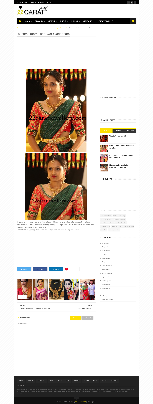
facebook (87, 318)
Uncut (63, 21)
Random (118, 131)
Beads (60, 380)
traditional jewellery (119, 216)
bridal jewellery (53, 28)
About (42, 2)
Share (41, 269)
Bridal (51, 380)
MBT (94, 402)
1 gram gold (105, 277)
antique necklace (106, 258)
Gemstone (87, 21)
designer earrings (106, 262)
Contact (49, 2)
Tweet (25, 269)
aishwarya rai (105, 296)
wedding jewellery (113, 230)
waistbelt (104, 230)
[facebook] (135, 2)
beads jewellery (106, 269)
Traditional (41, 380)
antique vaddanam (41, 28)
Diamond (39, 21)
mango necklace (129, 226)
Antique (51, 21)
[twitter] (132, 2)
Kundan (74, 21)
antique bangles (106, 284)
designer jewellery (107, 273)
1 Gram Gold (33, 2)
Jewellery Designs (80, 402)
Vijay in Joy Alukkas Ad (117, 136)
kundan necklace (106, 216)
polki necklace (105, 226)
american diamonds (107, 299)
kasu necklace (64, 28)
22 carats (104, 254)
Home (19, 28)
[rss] (128, 2)
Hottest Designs (104, 21)
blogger (75, 318)
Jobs (25, 2)
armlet (104, 292)
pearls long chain (116, 226)
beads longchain (106, 280)
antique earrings (28, 28)
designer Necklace (107, 247)
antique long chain (107, 265)
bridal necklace (106, 250)
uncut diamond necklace (108, 223)
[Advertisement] (98, 10)
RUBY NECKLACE (106, 219)
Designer (30, 380)
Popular (106, 131)
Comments (130, 131)
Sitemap (19, 2)
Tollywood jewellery (119, 219)
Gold (27, 21)
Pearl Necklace (122, 223)
